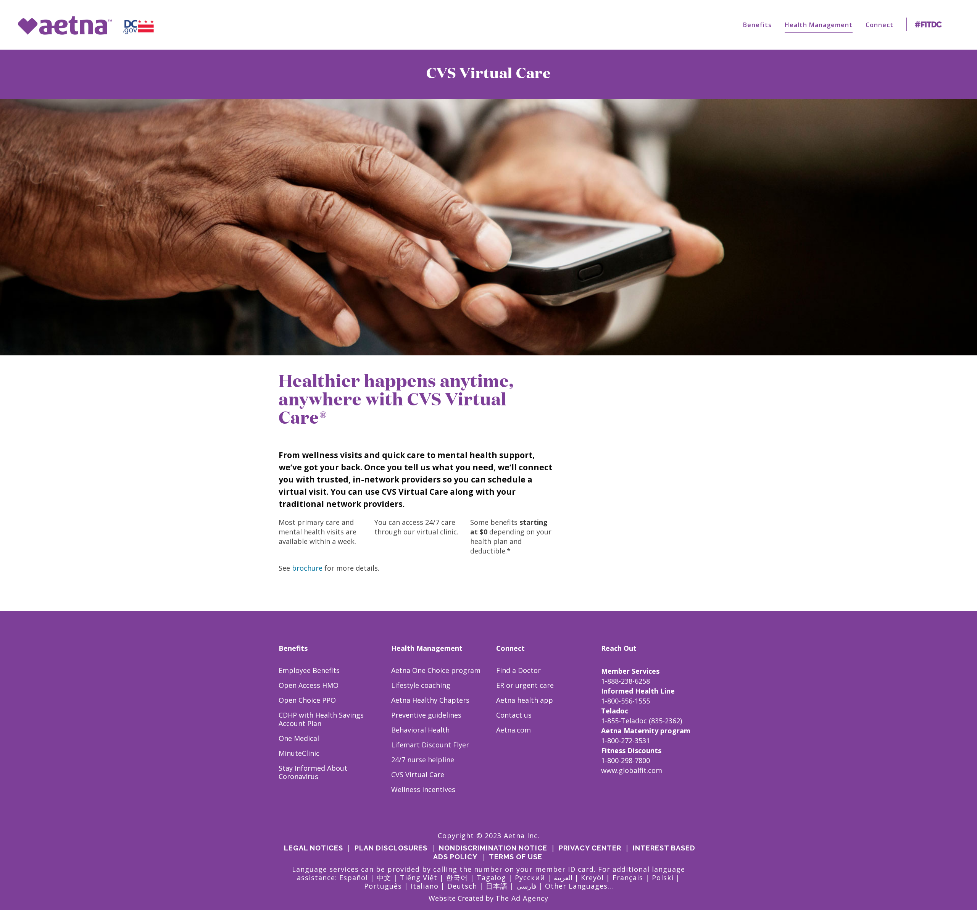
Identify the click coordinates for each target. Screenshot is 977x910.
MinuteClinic (299, 753)
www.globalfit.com (631, 770)
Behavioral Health (420, 730)
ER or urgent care (525, 685)
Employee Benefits (309, 670)
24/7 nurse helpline (422, 759)
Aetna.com (513, 730)
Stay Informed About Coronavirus (313, 772)
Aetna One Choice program (435, 670)
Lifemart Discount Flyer (430, 745)
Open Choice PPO (307, 700)
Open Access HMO (309, 685)
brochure (307, 568)
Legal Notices (313, 848)
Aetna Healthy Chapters (430, 700)
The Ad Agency (521, 898)
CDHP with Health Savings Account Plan (321, 719)
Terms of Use (515, 857)
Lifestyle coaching (420, 685)
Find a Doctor (518, 670)
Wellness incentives (423, 789)
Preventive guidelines (426, 715)
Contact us (514, 715)
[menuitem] (757, 25)
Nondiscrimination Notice (493, 848)
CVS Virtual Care (417, 774)
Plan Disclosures (391, 848)
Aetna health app (524, 700)
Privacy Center (590, 848)
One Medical (299, 738)
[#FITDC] (930, 25)
